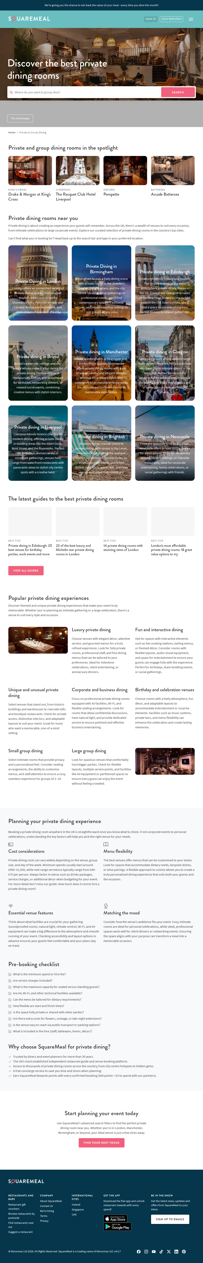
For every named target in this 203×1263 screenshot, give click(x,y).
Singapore (78, 1209)
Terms (43, 1216)
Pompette (111, 194)
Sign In (151, 19)
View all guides (26, 571)
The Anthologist (20, 118)
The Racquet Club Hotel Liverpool (76, 196)
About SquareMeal (51, 1201)
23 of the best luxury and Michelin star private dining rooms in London (75, 550)
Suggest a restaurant (20, 1232)
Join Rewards (171, 19)
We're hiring (47, 1211)
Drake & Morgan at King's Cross (29, 196)
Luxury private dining (91, 629)
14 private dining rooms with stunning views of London (123, 548)
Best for (14, 541)
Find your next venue (102, 1143)
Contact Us (46, 1206)
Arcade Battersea (165, 194)
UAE (74, 1214)
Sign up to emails (170, 1219)
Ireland (76, 1204)
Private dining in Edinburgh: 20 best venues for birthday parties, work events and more (30, 550)
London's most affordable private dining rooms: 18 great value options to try (171, 550)
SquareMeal (29, 19)
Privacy (44, 1221)
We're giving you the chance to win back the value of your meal (102, 5)
